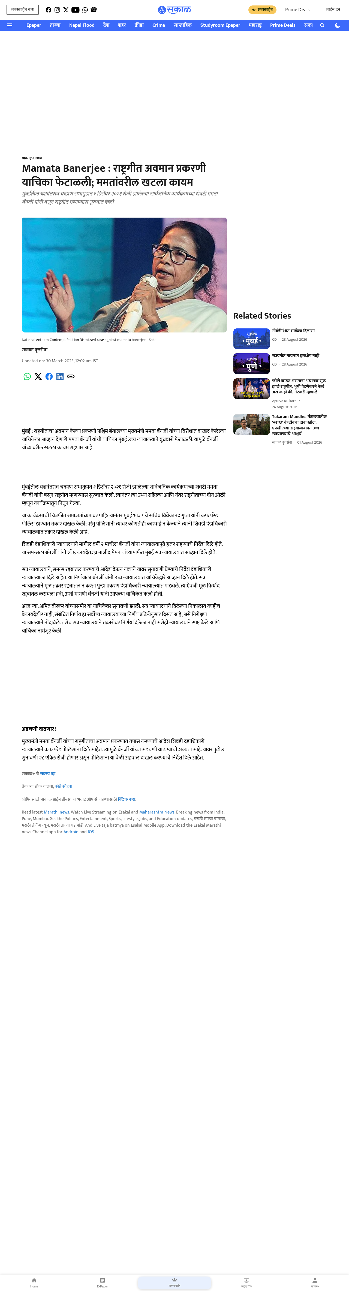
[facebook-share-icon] (49, 379)
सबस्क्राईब (265, 9)
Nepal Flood (82, 25)
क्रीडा (139, 25)
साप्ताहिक (183, 25)
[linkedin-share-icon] (60, 379)
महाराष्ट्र (255, 25)
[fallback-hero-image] (251, 338)
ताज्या (55, 25)
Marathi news (56, 812)
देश (106, 25)
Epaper (33, 25)
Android (71, 832)
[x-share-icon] (38, 379)
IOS (91, 832)
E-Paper (102, 1286)
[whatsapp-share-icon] (27, 379)
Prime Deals (297, 10)
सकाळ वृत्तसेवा (34, 350)
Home (34, 1286)
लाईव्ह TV (246, 1286)
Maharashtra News (156, 812)
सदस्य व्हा (47, 773)
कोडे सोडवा (64, 786)
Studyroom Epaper (220, 25)
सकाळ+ (315, 1286)
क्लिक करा (126, 799)
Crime (158, 25)
